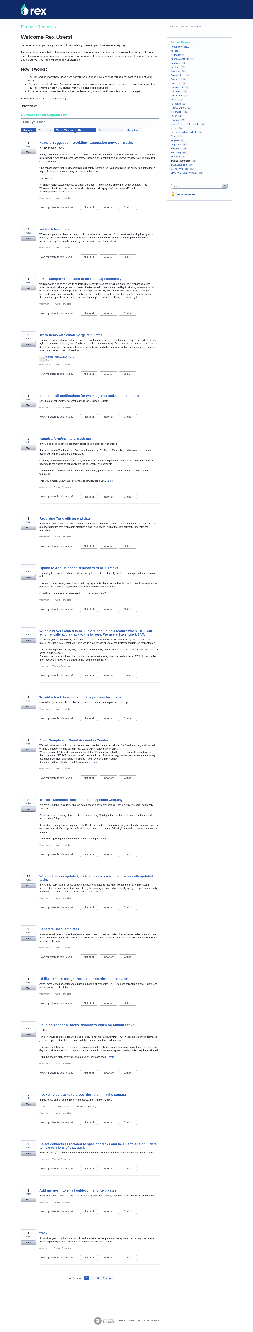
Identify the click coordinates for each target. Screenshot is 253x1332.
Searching (176, 156)
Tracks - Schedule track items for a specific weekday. (81, 800)
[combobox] (197, 186)
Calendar (175, 71)
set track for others (54, 229)
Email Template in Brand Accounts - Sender (73, 740)
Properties (176, 144)
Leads (174, 116)
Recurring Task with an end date (65, 518)
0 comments (45, 198)
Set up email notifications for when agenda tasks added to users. (90, 396)
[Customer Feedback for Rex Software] (33, 9)
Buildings (175, 67)
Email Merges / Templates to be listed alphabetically (80, 279)
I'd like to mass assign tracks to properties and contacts (83, 979)
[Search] (225, 186)
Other (173, 136)
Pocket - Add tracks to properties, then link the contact (82, 1094)
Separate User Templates (59, 929)
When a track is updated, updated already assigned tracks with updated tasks (96, 877)
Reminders (176, 148)
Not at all (91, 208)
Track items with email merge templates (70, 335)
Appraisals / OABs (180, 59)
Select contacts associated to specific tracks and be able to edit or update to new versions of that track (98, 1145)
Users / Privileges (179, 169)
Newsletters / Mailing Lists (184, 132)
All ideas (175, 51)
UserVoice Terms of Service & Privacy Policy (138, 1321)
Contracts (175, 83)
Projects (175, 140)
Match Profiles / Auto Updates (185, 124)
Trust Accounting (179, 165)
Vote (28, 152)
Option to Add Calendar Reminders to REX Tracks (78, 568)
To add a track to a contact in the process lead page (80, 697)
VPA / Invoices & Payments (184, 173)
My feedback (133, 130)
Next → (107, 1277)
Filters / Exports (178, 108)
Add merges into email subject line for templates (77, 1190)
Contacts (175, 79)
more (70, 191)
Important (110, 208)
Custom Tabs (177, 87)
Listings (175, 120)
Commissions (177, 75)
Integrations (177, 112)
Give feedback (186, 194)
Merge (174, 128)
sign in (197, 26)
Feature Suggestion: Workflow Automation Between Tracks (86, 143)
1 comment (44, 666)
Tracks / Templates (62, 198)
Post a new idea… (180, 47)
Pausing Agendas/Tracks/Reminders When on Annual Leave (86, 1025)
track (43, 1233)
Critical (130, 208)
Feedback (176, 104)
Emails (174, 99)
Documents (176, 95)
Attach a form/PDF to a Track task (66, 439)
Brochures (176, 63)
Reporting (176, 152)
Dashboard (176, 91)
